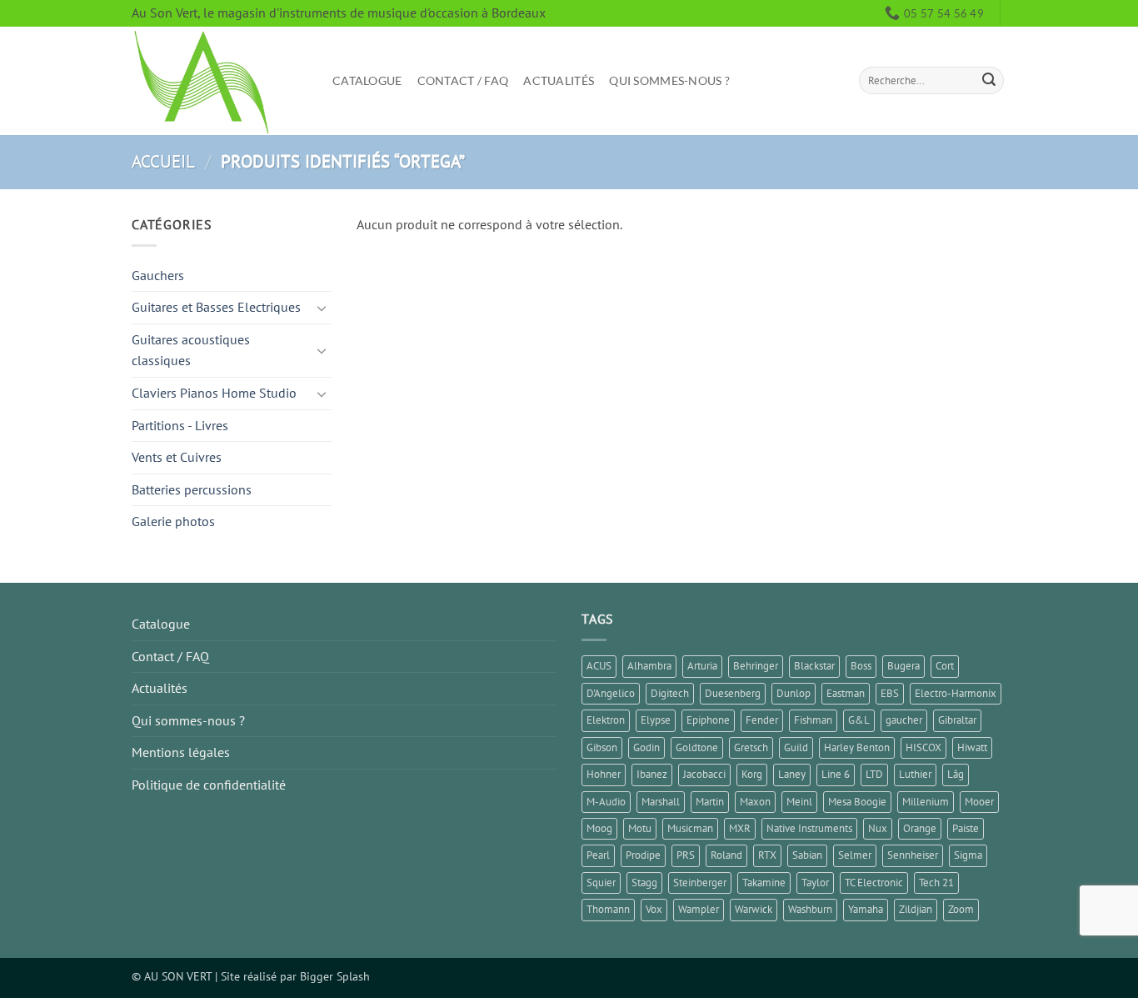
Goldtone (697, 747)
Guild (796, 747)
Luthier (915, 774)
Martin (710, 802)
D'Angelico (610, 693)
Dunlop (793, 693)
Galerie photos (173, 521)
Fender (762, 720)
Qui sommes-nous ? (669, 80)
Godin (646, 747)
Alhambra (649, 666)
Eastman (845, 693)
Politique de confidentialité (209, 784)
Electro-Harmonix (955, 693)
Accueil (163, 161)
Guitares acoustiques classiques (191, 350)
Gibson (601, 747)
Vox (654, 909)
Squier (601, 882)
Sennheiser (912, 855)
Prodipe (643, 855)
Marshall (660, 802)
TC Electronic (874, 882)
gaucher (904, 720)
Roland (726, 855)
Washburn (810, 909)
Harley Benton (857, 747)
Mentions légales (181, 752)
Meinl (799, 802)
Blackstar (814, 666)
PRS (685, 855)
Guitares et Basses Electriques (216, 306)
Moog (599, 828)
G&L (859, 720)
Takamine (764, 882)
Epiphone (708, 720)
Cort (945, 666)
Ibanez (651, 774)
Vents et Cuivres (177, 457)
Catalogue (367, 80)
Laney (792, 774)
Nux (877, 828)
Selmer (854, 855)
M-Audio (606, 802)
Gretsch (751, 747)
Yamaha (865, 909)
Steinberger (699, 882)
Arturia (702, 666)
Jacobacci (704, 774)
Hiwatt (972, 747)
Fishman (813, 720)
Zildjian (915, 909)
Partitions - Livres (180, 425)
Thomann (608, 909)
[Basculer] (322, 308)
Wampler (698, 909)
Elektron (605, 720)
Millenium (925, 802)
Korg (751, 774)
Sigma (968, 855)
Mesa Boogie (857, 802)
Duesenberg (733, 693)
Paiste (965, 828)
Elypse (656, 720)
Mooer (979, 802)
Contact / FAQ (463, 80)
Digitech (670, 693)
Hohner (603, 774)
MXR (740, 828)
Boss (861, 666)
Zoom (961, 909)
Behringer (755, 666)
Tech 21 (936, 882)
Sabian (807, 855)
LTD (874, 774)
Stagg (644, 882)
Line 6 (835, 774)
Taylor (815, 882)
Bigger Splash (335, 976)
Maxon (755, 802)
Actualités (558, 80)
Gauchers (158, 275)
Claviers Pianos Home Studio (214, 392)
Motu (639, 828)
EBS (890, 693)
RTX (767, 855)
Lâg (955, 774)
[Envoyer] (989, 81)
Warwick (753, 909)
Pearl (598, 855)
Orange (919, 828)
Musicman (690, 828)
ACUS (598, 666)
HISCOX (923, 747)
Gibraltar (957, 720)
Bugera (903, 666)
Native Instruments (809, 828)
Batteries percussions (192, 489)
